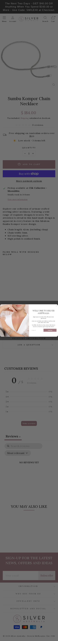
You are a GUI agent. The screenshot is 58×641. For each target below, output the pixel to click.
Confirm (50, 330)
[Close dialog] (56, 306)
